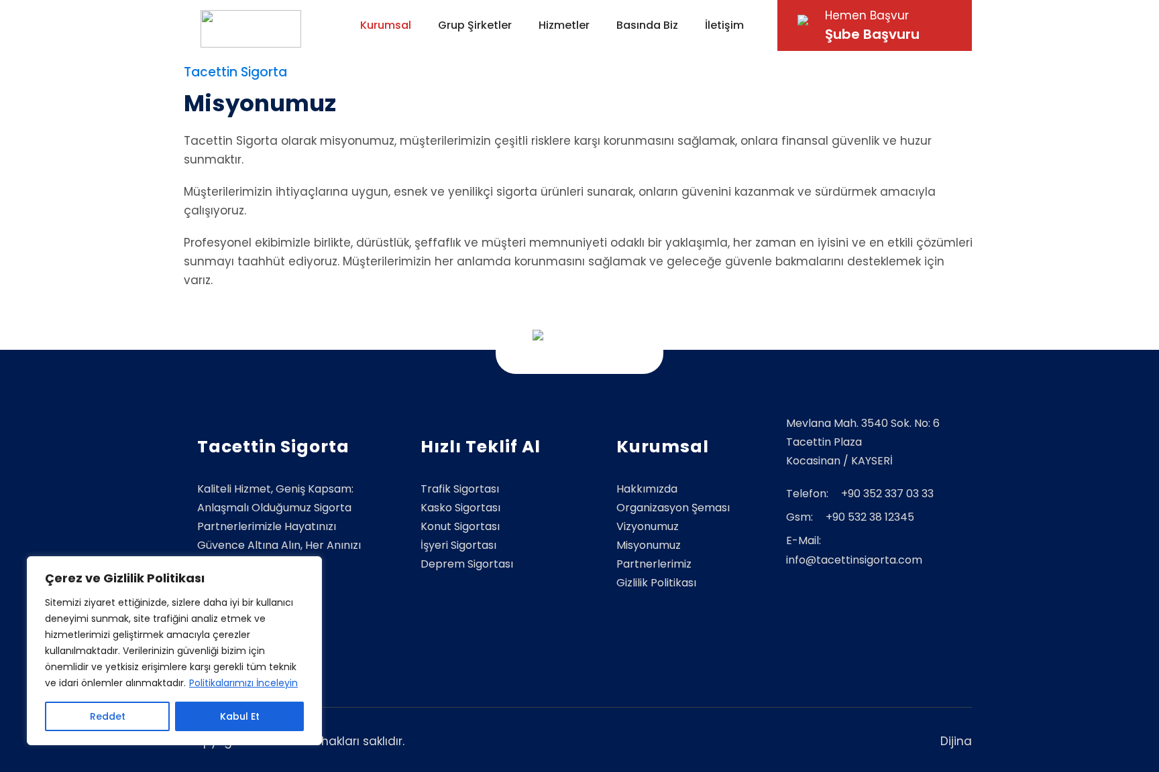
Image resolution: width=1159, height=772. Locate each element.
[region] (174, 650)
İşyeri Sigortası (458, 545)
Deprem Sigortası (467, 564)
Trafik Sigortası (460, 489)
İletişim (724, 25)
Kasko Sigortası (460, 507)
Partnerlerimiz (654, 564)
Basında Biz (647, 25)
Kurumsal (385, 25)
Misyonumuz (648, 545)
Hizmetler (564, 25)
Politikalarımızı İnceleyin (243, 683)
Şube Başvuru (872, 25)
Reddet (107, 716)
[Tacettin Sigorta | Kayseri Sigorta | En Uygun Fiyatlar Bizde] (251, 29)
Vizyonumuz (647, 526)
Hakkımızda (646, 489)
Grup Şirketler (475, 25)
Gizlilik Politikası (656, 582)
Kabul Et (240, 716)
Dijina (956, 741)
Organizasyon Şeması (673, 507)
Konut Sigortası (460, 526)
